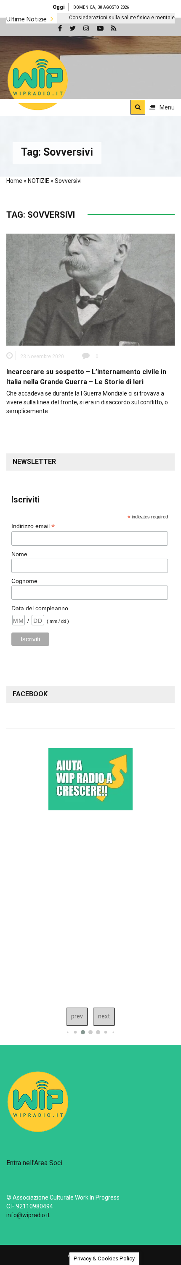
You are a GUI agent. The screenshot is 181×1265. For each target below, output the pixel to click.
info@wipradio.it (28, 1215)
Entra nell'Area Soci (34, 1163)
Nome (19, 554)
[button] (37, 80)
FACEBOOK (30, 694)
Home (14, 180)
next (104, 1016)
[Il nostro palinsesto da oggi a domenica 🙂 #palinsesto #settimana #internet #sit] (90, 907)
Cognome (24, 581)
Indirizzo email (33, 526)
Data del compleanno (39, 608)
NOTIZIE (38, 180)
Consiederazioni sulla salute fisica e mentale (98, 18)
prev (77, 1016)
